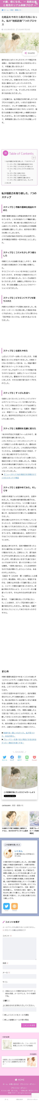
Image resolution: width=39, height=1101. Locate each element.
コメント (7, 936)
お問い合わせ (14, 1084)
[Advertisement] (19, 135)
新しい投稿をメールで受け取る (16, 1020)
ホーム (5, 1084)
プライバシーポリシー (28, 1084)
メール (6, 972)
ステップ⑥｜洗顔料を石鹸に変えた (20, 178)
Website (14, 910)
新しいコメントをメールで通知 (16, 1015)
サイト (5, 982)
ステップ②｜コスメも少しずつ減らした (21, 166)
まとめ (8, 183)
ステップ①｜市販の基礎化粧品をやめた (21, 164)
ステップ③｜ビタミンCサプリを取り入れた (22, 170)
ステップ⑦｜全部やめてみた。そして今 (21, 180)
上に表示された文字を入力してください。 (19, 1005)
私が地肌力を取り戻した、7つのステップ (20, 161)
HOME (20, 1079)
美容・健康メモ (17, 805)
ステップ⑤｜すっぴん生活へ (18, 175)
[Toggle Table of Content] (32, 158)
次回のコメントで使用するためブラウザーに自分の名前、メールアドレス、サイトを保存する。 (20, 993)
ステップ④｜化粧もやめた (17, 173)
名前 (5, 963)
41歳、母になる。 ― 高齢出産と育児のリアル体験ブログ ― (20, 3)
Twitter (6, 910)
